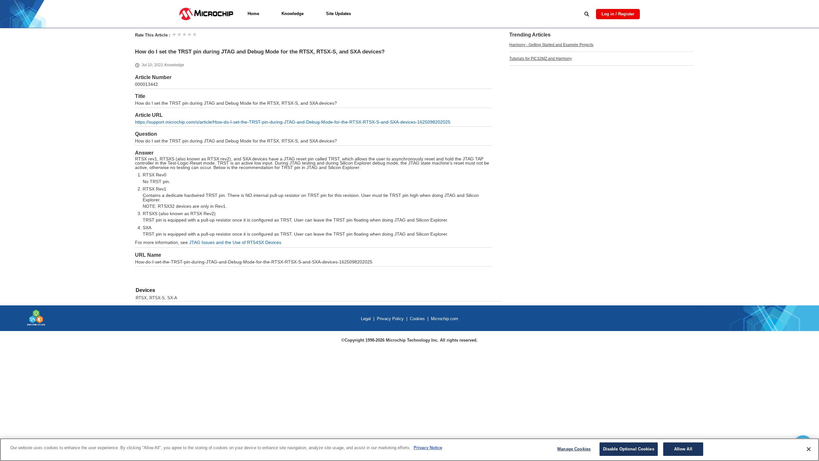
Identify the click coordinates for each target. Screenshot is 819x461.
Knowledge (293, 13)
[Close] (809, 449)
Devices (145, 290)
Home (253, 13)
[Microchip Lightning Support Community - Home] (206, 14)
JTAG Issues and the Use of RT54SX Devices (235, 242)
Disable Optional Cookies (628, 449)
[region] (409, 449)
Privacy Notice (428, 447)
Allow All (683, 449)
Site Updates (338, 13)
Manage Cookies (574, 449)
